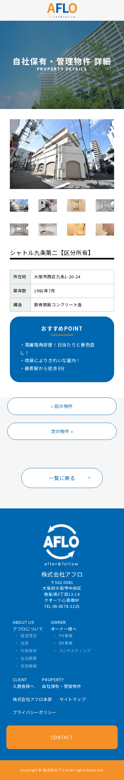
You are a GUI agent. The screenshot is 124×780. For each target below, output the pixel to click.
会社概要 (29, 658)
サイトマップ (72, 699)
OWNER (64, 625)
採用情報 (29, 665)
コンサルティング (75, 650)
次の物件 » (62, 431)
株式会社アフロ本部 (32, 699)
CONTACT (62, 737)
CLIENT (24, 682)
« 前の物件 (62, 406)
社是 (25, 642)
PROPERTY (61, 682)
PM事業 (66, 635)
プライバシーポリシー (34, 712)
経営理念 (29, 635)
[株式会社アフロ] (62, 9)
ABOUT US (28, 625)
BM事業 (66, 642)
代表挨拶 (29, 650)
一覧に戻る (62, 478)
